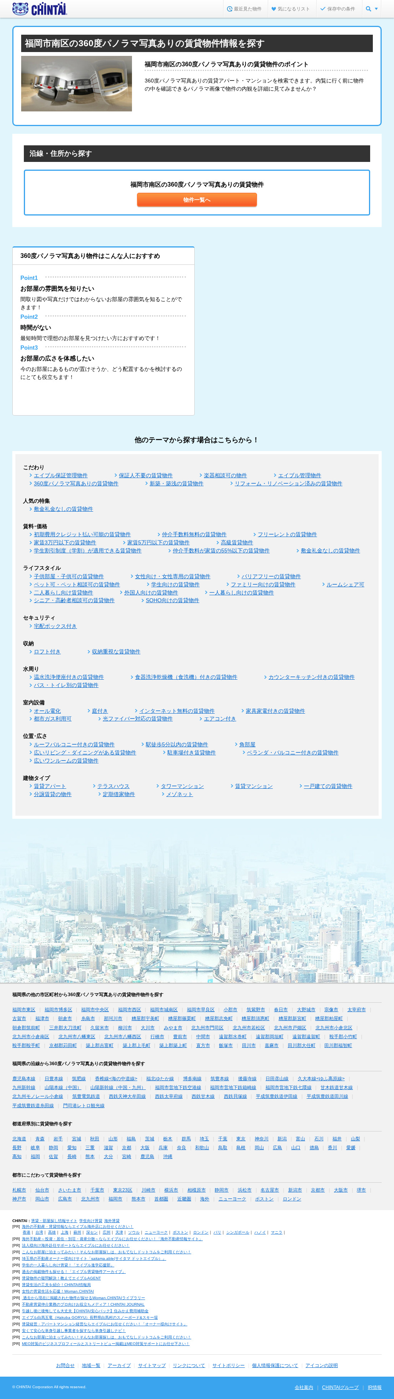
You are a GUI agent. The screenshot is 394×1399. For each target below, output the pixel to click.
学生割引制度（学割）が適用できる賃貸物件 (88, 550)
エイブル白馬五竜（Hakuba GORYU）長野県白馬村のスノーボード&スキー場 (90, 1317)
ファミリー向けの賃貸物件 (263, 584)
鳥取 (222, 1147)
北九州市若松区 (249, 1027)
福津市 (42, 1018)
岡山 (259, 1147)
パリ (217, 1232)
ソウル (134, 1232)
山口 (296, 1147)
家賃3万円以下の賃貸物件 (65, 542)
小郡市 (230, 1009)
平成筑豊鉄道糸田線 (33, 1105)
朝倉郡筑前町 (26, 1027)
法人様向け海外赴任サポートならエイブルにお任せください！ (76, 1245)
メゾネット (179, 794)
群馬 (186, 1138)
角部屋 (247, 744)
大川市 (148, 1027)
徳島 (314, 1147)
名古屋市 (269, 1190)
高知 (17, 1156)
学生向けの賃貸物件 (175, 584)
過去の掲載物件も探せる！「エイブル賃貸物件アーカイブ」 (74, 1271)
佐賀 (53, 1156)
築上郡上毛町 (136, 1045)
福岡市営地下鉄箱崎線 (233, 1087)
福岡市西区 (129, 1009)
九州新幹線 (23, 1087)
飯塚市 (226, 1045)
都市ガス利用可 (53, 718)
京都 (126, 1147)
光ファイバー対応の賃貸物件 (138, 718)
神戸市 (19, 1199)
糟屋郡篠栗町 (182, 1018)
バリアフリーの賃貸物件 (271, 576)
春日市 (281, 1009)
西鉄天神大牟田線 (127, 1096)
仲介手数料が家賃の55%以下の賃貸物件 (221, 550)
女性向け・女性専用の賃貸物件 (172, 576)
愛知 (72, 1147)
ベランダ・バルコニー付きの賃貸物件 (293, 752)
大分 (108, 1156)
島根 (240, 1147)
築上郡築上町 (173, 1045)
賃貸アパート (50, 786)
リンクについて (189, 1365)
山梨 (355, 1138)
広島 (277, 1147)
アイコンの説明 (322, 1365)
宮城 (76, 1138)
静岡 (53, 1147)
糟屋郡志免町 (219, 1018)
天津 (119, 1232)
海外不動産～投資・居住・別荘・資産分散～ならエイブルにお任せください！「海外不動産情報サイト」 (112, 1239)
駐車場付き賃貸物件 (191, 752)
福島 (131, 1138)
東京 (240, 1138)
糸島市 (88, 1018)
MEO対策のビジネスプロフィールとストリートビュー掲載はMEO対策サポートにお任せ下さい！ (106, 1344)
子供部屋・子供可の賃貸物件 (69, 576)
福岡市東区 (23, 1009)
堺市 (361, 1190)
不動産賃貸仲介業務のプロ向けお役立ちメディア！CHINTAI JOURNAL (83, 1304)
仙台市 (42, 1190)
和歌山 (202, 1147)
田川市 (249, 1045)
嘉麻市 (272, 1045)
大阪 (145, 1147)
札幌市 (19, 1190)
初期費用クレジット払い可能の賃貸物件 (82, 534)
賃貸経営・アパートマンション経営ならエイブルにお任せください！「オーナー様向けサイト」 (104, 1324)
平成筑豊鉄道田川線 (327, 1096)
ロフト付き (47, 651)
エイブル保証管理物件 (61, 475)
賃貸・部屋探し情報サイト (54, 1221)
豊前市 (180, 1036)
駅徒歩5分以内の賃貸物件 (177, 744)
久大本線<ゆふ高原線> (321, 1078)
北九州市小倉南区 (30, 1036)
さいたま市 (69, 1190)
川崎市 (148, 1190)
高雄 (52, 1232)
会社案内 (304, 1387)
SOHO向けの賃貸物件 (172, 600)
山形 (113, 1138)
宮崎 (126, 1156)
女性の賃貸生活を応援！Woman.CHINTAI (58, 1291)
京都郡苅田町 (63, 1045)
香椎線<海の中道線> (116, 1078)
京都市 (318, 1190)
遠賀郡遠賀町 (306, 1036)
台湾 (39, 1232)
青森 (40, 1138)
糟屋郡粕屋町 (329, 1018)
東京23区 (122, 1190)
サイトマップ (152, 1365)
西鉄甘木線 (203, 1096)
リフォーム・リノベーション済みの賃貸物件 (288, 483)
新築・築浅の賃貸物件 (177, 483)
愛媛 (351, 1147)
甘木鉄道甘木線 (337, 1087)
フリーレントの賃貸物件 (287, 534)
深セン (92, 1232)
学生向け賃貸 (90, 1221)
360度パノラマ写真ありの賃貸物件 (76, 483)
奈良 (181, 1147)
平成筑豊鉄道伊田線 (276, 1096)
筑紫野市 (256, 1009)
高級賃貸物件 (237, 542)
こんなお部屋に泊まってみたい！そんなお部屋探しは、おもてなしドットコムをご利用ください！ (106, 1252)
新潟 (282, 1138)
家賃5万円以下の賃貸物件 (158, 542)
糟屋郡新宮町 (292, 1018)
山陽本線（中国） (63, 1087)
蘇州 (77, 1232)
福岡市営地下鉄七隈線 (288, 1087)
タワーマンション (182, 786)
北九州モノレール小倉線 (37, 1096)
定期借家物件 (119, 794)
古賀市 (19, 1018)
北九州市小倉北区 (334, 1027)
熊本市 (138, 1199)
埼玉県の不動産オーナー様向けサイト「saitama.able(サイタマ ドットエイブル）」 (94, 1258)
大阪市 (341, 1190)
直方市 (203, 1045)
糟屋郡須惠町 (255, 1018)
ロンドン (292, 1199)
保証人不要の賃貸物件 (146, 475)
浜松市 (245, 1190)
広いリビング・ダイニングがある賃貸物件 (85, 752)
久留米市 (99, 1027)
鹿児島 (147, 1156)
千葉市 (97, 1190)
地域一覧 (91, 1365)
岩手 (58, 1138)
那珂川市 (113, 1018)
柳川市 (125, 1027)
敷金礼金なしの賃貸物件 (63, 509)
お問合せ (65, 1365)
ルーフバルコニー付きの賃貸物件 (74, 744)
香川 (332, 1147)
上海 (64, 1232)
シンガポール (237, 1232)
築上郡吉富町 (100, 1045)
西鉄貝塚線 (235, 1096)
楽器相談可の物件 (225, 475)
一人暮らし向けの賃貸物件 (241, 592)
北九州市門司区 (207, 1027)
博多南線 (192, 1078)
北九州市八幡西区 (122, 1036)
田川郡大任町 (302, 1045)
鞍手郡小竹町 (343, 1036)
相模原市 (196, 1190)
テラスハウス (113, 786)
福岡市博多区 (58, 1009)
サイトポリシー (228, 1365)
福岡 (35, 1156)
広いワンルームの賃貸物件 (66, 761)
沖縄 (167, 1156)
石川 (319, 1138)
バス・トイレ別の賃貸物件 (66, 685)
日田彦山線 (277, 1078)
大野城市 (306, 1009)
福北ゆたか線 (160, 1078)
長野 (17, 1147)
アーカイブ (119, 1365)
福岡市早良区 (201, 1009)
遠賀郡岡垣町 (270, 1036)
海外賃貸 (112, 1221)
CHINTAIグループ (340, 1387)
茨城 (149, 1138)
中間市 (203, 1036)
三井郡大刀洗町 (65, 1027)
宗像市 (331, 1009)
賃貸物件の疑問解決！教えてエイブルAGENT (61, 1278)
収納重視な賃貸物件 (116, 651)
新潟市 (295, 1190)
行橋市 (157, 1036)
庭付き (100, 711)
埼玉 (204, 1138)
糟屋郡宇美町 (145, 1018)
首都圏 (161, 1199)
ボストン (264, 1199)
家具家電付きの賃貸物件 (275, 711)
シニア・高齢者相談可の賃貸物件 (74, 600)
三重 (90, 1147)
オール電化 (47, 711)
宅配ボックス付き (55, 626)
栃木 (167, 1138)
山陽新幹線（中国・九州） (118, 1087)
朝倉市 (65, 1018)
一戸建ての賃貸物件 (328, 786)
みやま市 (173, 1027)
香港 (26, 1232)
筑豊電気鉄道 (86, 1096)
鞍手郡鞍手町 (26, 1045)
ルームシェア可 (345, 584)
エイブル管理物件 (299, 475)
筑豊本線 (219, 1078)
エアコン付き (220, 718)
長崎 (72, 1156)
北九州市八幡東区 (76, 1036)
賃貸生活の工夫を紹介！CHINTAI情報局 (56, 1285)
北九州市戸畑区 (290, 1027)
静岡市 (222, 1190)
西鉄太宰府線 (169, 1096)
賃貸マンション (254, 786)
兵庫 (163, 1147)
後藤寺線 (247, 1078)
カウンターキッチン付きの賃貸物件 (312, 677)
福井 (337, 1138)
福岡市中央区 (95, 1009)
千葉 (222, 1138)
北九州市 (90, 1199)
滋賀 (108, 1147)
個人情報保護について (275, 1365)
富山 (300, 1138)
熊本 (90, 1156)
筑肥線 (79, 1078)
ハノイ (260, 1232)
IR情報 (375, 1387)
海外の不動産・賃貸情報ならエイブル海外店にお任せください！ (78, 1226)
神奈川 (262, 1138)
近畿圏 (184, 1199)
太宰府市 (356, 1009)
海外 (204, 1199)
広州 (106, 1232)
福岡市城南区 (164, 1009)
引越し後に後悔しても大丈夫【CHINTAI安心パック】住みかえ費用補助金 (85, 1311)
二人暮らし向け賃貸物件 (63, 592)
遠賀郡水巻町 (233, 1036)
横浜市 (171, 1190)
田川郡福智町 (338, 1045)
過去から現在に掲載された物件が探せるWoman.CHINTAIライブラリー (83, 1298)
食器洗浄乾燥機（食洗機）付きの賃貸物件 (186, 677)
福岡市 (115, 1199)
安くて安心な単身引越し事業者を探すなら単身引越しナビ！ (74, 1330)
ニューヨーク (232, 1199)
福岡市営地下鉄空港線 (178, 1087)
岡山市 (42, 1199)
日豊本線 (54, 1078)
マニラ (276, 1232)
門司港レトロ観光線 (84, 1105)
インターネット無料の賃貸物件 (177, 711)
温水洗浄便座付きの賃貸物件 (69, 677)
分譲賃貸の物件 (53, 794)
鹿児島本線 (23, 1078)
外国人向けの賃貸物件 (151, 592)
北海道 (19, 1138)
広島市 (65, 1199)
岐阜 (35, 1147)
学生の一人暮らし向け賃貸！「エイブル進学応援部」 (68, 1265)
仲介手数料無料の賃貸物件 (194, 534)
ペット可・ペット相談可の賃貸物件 (77, 584)
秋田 (94, 1138)
